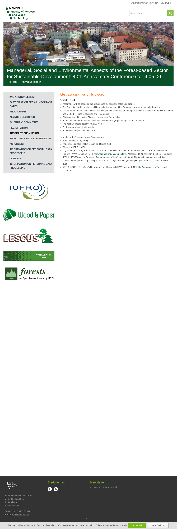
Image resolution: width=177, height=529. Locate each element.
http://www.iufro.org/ (147, 167)
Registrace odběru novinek (104, 487)
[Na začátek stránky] (88, 521)
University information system (144, 3)
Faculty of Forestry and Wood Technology (20, 12)
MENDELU (166, 3)
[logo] (28, 205)
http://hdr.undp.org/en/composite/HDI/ (111, 154)
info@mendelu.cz (20, 514)
